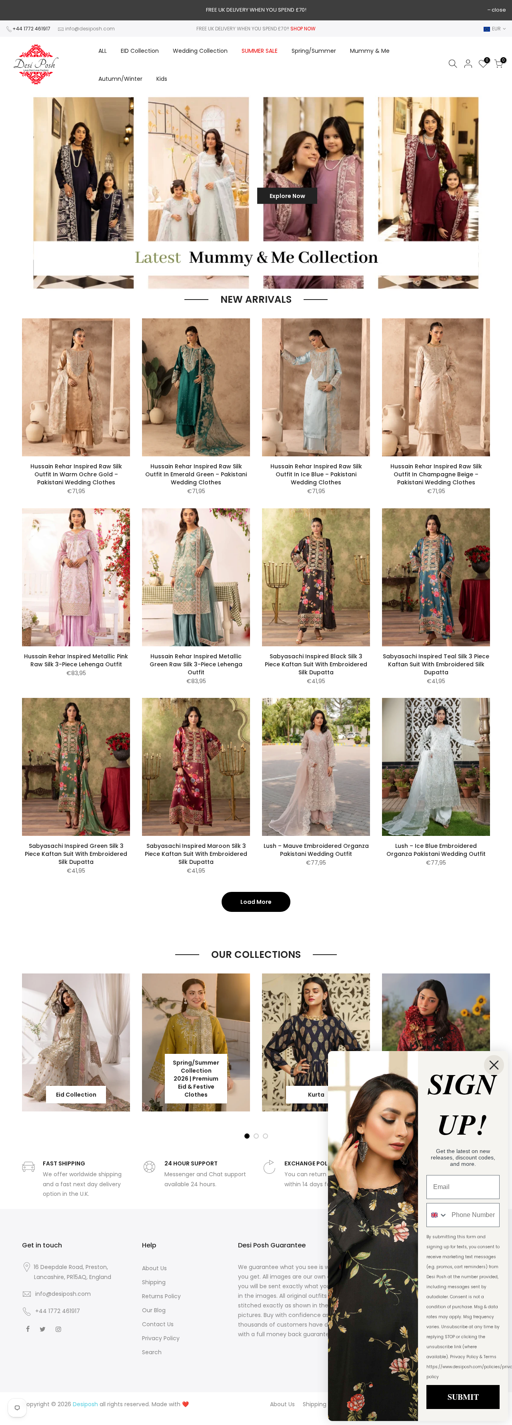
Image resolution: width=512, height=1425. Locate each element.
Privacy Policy (161, 1338)
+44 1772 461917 (31, 28)
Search (152, 1352)
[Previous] (19, 193)
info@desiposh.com (90, 28)
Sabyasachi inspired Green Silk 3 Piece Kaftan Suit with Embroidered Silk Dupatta (76, 854)
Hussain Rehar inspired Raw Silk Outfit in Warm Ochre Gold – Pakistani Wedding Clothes (76, 474)
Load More (256, 902)
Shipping (154, 1282)
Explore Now (287, 196)
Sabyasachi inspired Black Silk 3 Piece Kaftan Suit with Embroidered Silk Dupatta (316, 664)
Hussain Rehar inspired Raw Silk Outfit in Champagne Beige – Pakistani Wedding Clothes (436, 474)
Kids (161, 79)
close (499, 10)
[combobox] (437, 1215)
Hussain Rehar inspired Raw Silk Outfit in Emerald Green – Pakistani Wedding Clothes (196, 474)
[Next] (492, 193)
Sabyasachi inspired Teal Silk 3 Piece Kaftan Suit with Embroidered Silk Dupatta (436, 664)
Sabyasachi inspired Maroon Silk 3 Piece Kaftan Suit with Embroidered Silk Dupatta (196, 854)
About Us (154, 1268)
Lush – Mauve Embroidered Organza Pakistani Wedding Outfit (316, 850)
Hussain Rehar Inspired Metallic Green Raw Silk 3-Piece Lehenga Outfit (196, 664)
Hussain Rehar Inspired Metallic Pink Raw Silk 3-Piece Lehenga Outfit (76, 660)
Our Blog (154, 1310)
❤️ (185, 1404)
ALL (102, 51)
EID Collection (140, 51)
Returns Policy (161, 1296)
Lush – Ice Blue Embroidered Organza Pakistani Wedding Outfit (436, 850)
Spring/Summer (314, 51)
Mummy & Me (370, 51)
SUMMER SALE (260, 51)
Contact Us (158, 1324)
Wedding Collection (200, 51)
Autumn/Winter (120, 79)
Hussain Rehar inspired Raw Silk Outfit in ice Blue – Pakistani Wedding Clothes (316, 474)
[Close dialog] (494, 1065)
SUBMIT (463, 1397)
